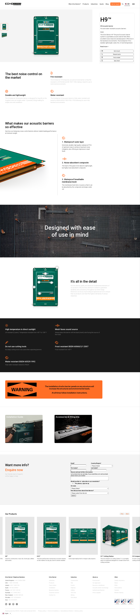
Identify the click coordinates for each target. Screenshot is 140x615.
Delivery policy (79, 611)
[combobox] (7, 613)
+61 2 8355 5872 (15, 592)
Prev (122, 514)
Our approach (96, 583)
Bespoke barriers (54, 590)
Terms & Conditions (53, 611)
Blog (107, 4)
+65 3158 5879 (12, 600)
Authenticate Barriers (98, 590)
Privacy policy (42, 611)
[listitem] (19, 540)
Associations (118, 588)
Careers (116, 590)
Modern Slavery (118, 592)
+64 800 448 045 (18, 595)
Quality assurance (119, 580)
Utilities (73, 590)
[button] (127, 4)
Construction (74, 580)
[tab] (4, 27)
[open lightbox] (57, 268)
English (6, 613)
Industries (94, 4)
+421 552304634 (15, 597)
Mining (72, 595)
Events (73, 585)
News (116, 583)
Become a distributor (99, 585)
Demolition (74, 597)
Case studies (52, 585)
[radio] (92, 483)
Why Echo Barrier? (75, 4)
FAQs (115, 585)
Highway (73, 588)
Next (127, 514)
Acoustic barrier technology (100, 588)
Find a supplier (97, 592)
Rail (72, 583)
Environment (96, 580)
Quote (102, 4)
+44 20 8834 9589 (20, 580)
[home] (13, 4)
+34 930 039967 (13, 588)
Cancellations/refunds (67, 611)
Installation (52, 588)
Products (86, 4)
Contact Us (52, 595)
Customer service (54, 592)
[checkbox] (91, 483)
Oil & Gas (73, 592)
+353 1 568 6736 (14, 585)
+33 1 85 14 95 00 (15, 590)
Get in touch (115, 4)
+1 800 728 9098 (13, 583)
